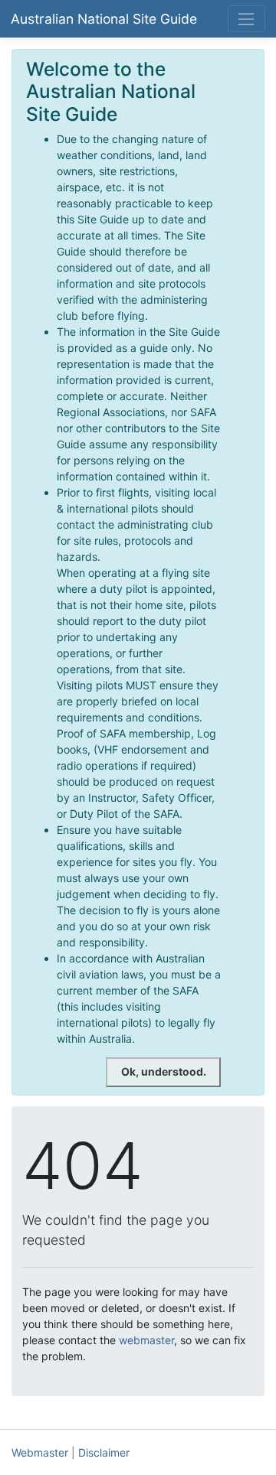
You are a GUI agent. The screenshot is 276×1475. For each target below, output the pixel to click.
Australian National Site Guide (104, 19)
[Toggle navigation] (246, 18)
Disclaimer (104, 1452)
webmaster (146, 1339)
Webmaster (40, 1452)
